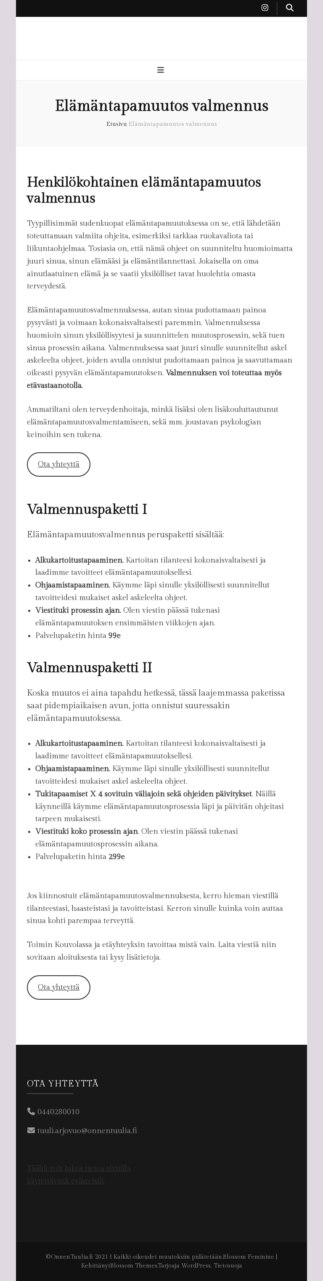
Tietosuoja (228, 1265)
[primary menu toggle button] (161, 70)
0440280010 (58, 1112)
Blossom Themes (133, 1265)
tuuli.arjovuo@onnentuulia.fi (87, 1130)
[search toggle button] (290, 8)
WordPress (196, 1265)
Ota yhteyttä (58, 464)
